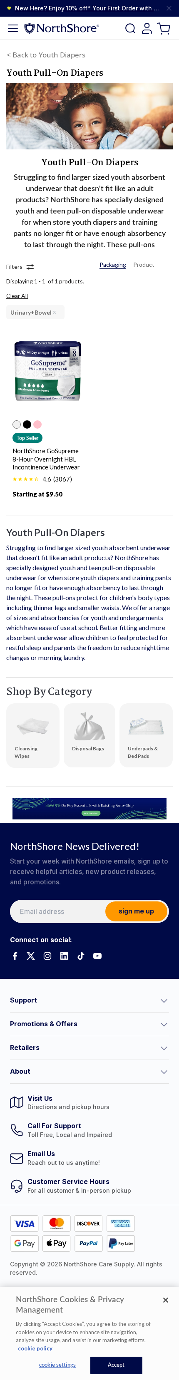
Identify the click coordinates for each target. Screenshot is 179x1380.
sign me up (136, 911)
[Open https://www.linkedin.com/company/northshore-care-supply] (64, 956)
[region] (89, 1333)
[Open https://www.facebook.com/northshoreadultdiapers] (14, 956)
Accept (116, 1365)
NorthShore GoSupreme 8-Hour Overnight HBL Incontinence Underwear (46, 459)
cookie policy (35, 1348)
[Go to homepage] (61, 28)
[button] (89, 1000)
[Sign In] (147, 28)
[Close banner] (169, 8)
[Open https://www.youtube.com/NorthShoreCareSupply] (97, 956)
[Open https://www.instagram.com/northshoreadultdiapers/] (47, 956)
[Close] (166, 1300)
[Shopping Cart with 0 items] (164, 28)
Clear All (17, 296)
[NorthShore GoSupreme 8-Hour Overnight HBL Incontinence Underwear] (47, 376)
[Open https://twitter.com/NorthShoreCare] (31, 956)
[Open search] (130, 28)
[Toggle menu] (13, 28)
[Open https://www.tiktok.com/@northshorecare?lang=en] (81, 956)
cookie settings (57, 1365)
